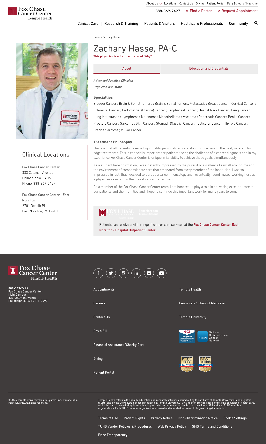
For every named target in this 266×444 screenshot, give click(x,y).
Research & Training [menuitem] (121, 24)
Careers (99, 303)
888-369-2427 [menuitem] (168, 11)
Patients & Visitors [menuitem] (159, 24)
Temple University (192, 317)
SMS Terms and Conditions (212, 427)
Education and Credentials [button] (209, 69)
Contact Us (101, 317)
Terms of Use (108, 418)
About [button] (126, 69)
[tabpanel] (175, 134)
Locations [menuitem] (170, 3)
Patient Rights (134, 418)
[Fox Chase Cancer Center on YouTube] (161, 273)
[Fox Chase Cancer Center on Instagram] (124, 273)
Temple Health (190, 290)
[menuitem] (256, 25)
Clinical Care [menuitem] (88, 24)
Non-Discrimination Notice (198, 418)
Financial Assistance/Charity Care (118, 345)
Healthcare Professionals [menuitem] (202, 24)
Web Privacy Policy (172, 427)
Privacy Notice (162, 418)
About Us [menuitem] (152, 3)
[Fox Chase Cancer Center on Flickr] (149, 273)
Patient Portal (103, 373)
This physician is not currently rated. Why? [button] (122, 56)
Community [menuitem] (238, 24)
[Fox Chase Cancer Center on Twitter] (111, 273)
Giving (98, 359)
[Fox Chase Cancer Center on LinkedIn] (136, 273)
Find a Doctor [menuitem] (201, 11)
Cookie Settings (235, 418)
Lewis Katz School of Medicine (202, 303)
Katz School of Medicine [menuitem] (242, 3)
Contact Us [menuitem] (186, 3)
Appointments (104, 290)
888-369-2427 (18, 288)
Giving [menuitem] (200, 3)
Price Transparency (113, 435)
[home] (30, 19)
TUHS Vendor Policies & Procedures (125, 427)
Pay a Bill (100, 331)
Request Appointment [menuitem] (240, 11)
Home (96, 37)
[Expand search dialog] (256, 24)
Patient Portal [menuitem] (215, 3)
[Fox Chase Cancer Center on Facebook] (98, 273)
